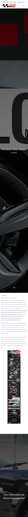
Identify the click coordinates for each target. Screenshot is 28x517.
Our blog (4, 295)
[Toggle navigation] (26, 5)
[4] (23, 6)
